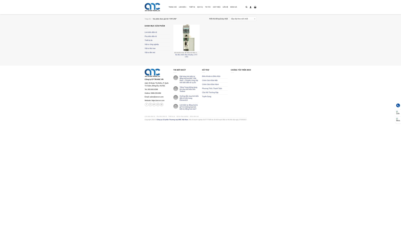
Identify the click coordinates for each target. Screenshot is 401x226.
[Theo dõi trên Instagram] (150, 104)
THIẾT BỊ (192, 7)
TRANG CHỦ (173, 7)
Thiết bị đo (148, 40)
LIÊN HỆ (225, 7)
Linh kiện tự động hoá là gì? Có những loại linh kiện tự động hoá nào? (189, 107)
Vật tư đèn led (150, 52)
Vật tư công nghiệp (152, 44)
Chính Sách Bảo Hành (210, 84)
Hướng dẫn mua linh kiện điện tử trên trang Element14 (189, 98)
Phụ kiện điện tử (151, 36)
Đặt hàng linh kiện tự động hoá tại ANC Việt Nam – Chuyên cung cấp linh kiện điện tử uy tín (189, 79)
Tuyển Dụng (206, 96)
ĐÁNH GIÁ (233, 7)
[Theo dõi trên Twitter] (154, 104)
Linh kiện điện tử (151, 32)
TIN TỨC (208, 7)
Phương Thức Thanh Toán (212, 88)
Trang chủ (148, 19)
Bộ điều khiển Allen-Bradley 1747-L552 (186, 56)
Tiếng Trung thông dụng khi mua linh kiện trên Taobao (188, 89)
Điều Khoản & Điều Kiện (211, 76)
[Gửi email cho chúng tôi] (158, 104)
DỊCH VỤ (200, 7)
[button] (246, 7)
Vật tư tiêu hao (150, 48)
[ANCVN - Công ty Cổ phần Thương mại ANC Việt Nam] (155, 7)
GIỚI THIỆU (216, 7)
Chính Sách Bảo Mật (209, 80)
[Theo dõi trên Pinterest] (161, 104)
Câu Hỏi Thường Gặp (210, 92)
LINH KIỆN (182, 7)
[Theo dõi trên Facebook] (146, 104)
